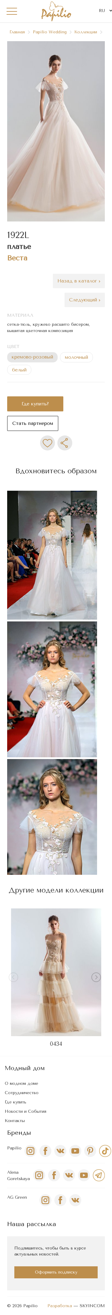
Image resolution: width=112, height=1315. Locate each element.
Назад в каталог (78, 281)
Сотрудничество (22, 1092)
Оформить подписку (56, 1272)
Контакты (15, 1120)
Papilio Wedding (50, 32)
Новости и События (25, 1111)
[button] (97, 978)
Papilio (14, 1148)
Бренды (19, 1132)
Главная (17, 32)
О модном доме (21, 1083)
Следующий (84, 300)
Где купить (15, 1102)
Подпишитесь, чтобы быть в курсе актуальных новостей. (50, 1251)
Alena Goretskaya (18, 1175)
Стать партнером (32, 423)
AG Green (17, 1197)
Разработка (59, 1305)
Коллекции (85, 32)
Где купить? (35, 404)
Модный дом (25, 1068)
